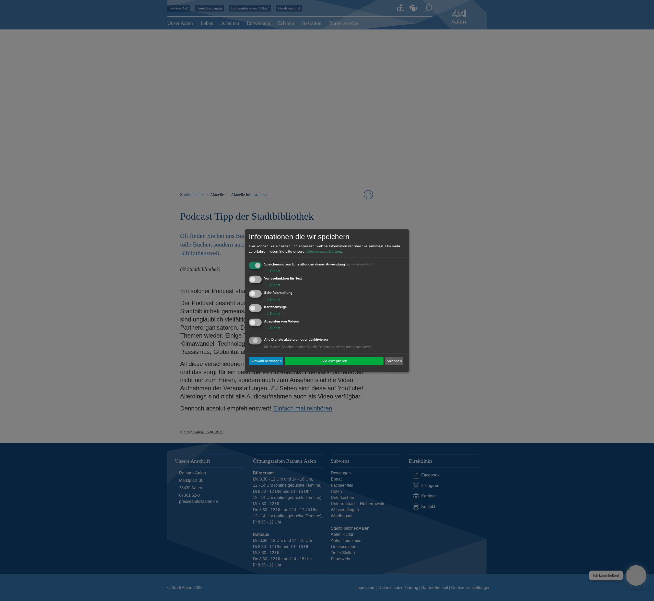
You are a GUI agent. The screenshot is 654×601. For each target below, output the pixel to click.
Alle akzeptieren (334, 361)
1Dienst (272, 271)
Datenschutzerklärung (323, 251)
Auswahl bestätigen (266, 361)
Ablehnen (394, 361)
